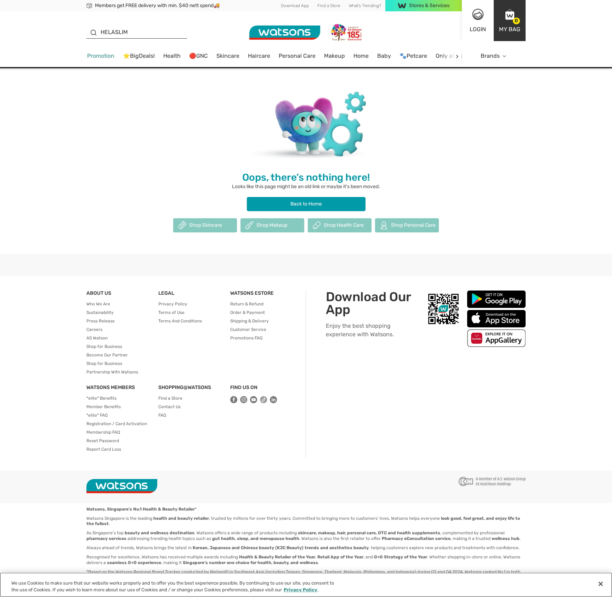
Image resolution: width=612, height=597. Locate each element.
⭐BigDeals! (139, 55)
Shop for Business (104, 346)
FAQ (162, 415)
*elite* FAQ (97, 415)
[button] (510, 20)
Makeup (334, 55)
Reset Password (102, 440)
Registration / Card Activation (116, 423)
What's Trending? (365, 5)
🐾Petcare (413, 55)
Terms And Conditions (180, 321)
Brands (490, 55)
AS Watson (97, 338)
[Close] (600, 584)
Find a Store (328, 5)
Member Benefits (103, 406)
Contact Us (169, 406)
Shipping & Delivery (249, 321)
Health (172, 55)
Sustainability (100, 312)
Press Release (100, 321)
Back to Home (306, 204)
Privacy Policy (172, 304)
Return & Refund (247, 304)
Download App (295, 5)
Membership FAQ (103, 432)
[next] (457, 56)
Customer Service (248, 329)
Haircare (259, 55)
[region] (306, 585)
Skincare (227, 55)
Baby (384, 55)
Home (361, 55)
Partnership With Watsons (112, 372)
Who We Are (98, 304)
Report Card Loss (103, 449)
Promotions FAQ (246, 338)
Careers (94, 329)
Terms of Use (171, 312)
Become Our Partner (107, 355)
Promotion (100, 55)
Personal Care (297, 55)
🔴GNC (198, 55)
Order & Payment (247, 312)
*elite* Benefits (101, 398)
